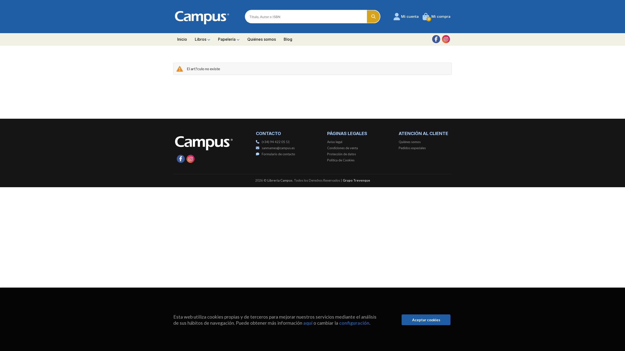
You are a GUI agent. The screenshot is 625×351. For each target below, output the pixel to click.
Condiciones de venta (342, 148)
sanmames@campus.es (278, 148)
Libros (201, 39)
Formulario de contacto (278, 154)
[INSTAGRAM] (446, 39)
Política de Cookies (340, 160)
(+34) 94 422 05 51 (276, 142)
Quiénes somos (410, 142)
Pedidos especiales (412, 148)
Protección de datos (341, 154)
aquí (307, 323)
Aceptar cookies (426, 320)
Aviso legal (334, 142)
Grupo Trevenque (356, 180)
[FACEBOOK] (436, 39)
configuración (354, 323)
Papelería (227, 39)
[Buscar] (373, 16)
